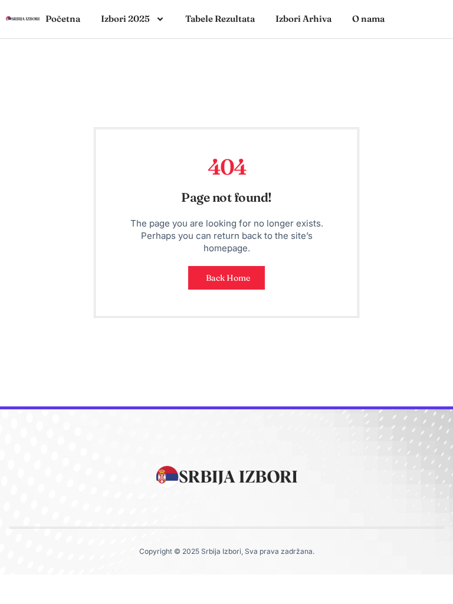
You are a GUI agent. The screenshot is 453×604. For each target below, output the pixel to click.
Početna (62, 18)
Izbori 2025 (125, 18)
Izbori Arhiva (303, 18)
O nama (368, 18)
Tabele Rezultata (220, 18)
